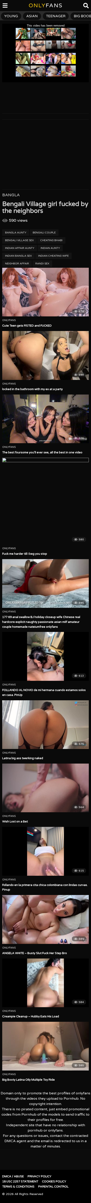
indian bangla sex (18, 255)
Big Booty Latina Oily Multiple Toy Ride (28, 1080)
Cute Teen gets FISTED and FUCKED (27, 325)
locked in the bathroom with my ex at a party (32, 389)
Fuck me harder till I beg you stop (24, 554)
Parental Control (53, 1186)
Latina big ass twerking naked (22, 758)
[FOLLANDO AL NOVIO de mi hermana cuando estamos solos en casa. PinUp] (45, 656)
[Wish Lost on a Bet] (45, 788)
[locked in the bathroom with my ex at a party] (45, 355)
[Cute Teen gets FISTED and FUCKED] (45, 292)
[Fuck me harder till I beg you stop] (45, 501)
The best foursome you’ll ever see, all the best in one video (42, 452)
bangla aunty (15, 232)
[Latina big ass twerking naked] (45, 724)
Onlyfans (9, 320)
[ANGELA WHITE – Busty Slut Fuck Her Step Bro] (45, 919)
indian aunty (50, 248)
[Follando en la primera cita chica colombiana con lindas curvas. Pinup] (45, 851)
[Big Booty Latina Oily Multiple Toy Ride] (45, 1046)
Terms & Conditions (18, 1186)
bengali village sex (19, 240)
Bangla (11, 195)
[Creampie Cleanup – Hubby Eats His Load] (45, 983)
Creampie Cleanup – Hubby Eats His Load (30, 1016)
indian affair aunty (19, 248)
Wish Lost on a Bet (15, 821)
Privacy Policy (39, 1176)
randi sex (42, 263)
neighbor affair (17, 263)
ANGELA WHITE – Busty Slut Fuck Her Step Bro (34, 953)
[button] (7, 6)
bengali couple (44, 232)
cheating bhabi (51, 240)
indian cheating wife (53, 255)
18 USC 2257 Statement (20, 1181)
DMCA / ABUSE (13, 1176)
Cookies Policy (54, 1181)
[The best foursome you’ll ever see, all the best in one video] (45, 419)
